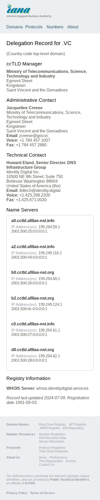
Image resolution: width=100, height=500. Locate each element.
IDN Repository (73, 428)
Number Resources (20, 434)
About (72, 27)
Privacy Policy (16, 493)
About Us (13, 457)
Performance (58, 457)
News (43, 457)
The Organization (51, 461)
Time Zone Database (53, 451)
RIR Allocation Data (52, 438)
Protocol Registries (52, 448)
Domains (14, 27)
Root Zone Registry (52, 424)
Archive (71, 461)
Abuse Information (51, 441)
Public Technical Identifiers (69, 479)
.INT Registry (77, 424)
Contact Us (46, 465)
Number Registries (52, 434)
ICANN (30, 483)
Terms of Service (42, 493)
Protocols (34, 27)
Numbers (55, 27)
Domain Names (17, 424)
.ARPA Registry (49, 428)
